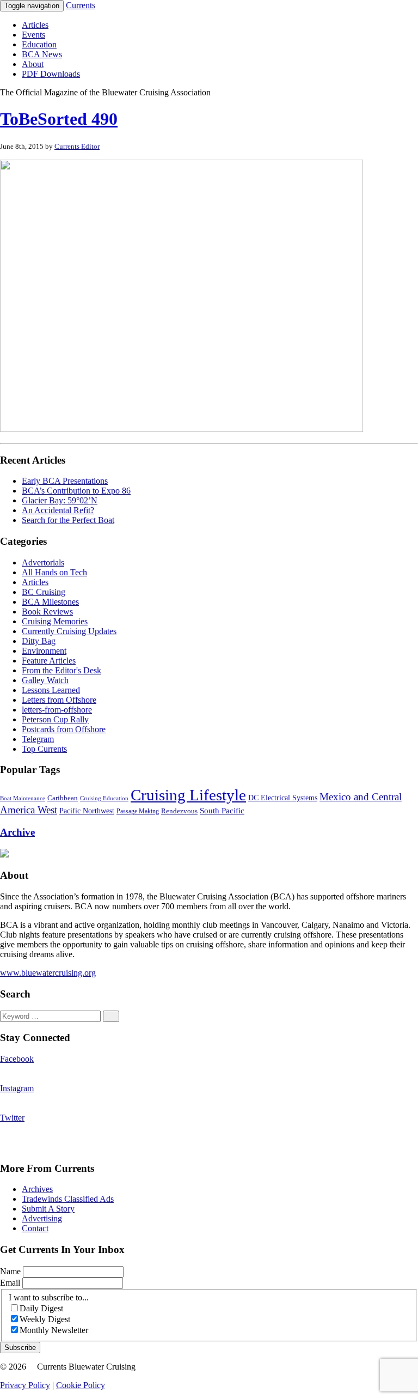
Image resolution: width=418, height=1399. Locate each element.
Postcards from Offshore (64, 729)
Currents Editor (77, 146)
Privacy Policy (25, 1385)
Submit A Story (48, 1208)
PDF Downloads (51, 73)
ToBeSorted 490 (59, 119)
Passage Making (137, 811)
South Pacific (222, 810)
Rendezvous (179, 811)
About (33, 64)
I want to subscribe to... (49, 1297)
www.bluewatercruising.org (48, 972)
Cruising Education (104, 798)
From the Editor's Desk (61, 670)
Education (39, 44)
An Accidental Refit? (58, 510)
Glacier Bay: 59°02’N (59, 500)
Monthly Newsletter (54, 1330)
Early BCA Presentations (65, 480)
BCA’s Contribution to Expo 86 (76, 490)
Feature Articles (49, 660)
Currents (80, 5)
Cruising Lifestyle (188, 795)
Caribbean (62, 798)
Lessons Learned (51, 690)
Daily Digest (41, 1308)
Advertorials (43, 562)
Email (11, 1282)
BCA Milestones (50, 601)
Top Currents (44, 748)
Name (11, 1271)
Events (33, 34)
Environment (44, 650)
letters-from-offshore (57, 709)
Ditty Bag (39, 641)
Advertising (42, 1218)
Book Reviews (47, 611)
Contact (35, 1228)
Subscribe (20, 1347)
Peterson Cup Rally (55, 719)
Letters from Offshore (59, 699)
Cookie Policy (80, 1385)
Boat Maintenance (22, 798)
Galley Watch (45, 680)
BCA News (42, 54)
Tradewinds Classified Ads (68, 1198)
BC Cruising (43, 592)
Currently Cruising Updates (69, 631)
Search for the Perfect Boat (68, 520)
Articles (35, 24)
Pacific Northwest (86, 810)
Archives (37, 1189)
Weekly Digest (45, 1319)
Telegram (38, 739)
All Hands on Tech (54, 572)
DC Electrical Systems (282, 798)
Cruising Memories (55, 621)
